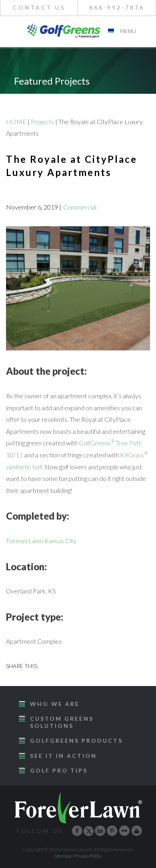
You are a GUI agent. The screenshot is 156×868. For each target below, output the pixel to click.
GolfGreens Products (76, 740)
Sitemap (62, 856)
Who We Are (55, 703)
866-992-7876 (116, 7)
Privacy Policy (88, 856)
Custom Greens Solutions (62, 722)
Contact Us (39, 7)
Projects (42, 121)
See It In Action (63, 755)
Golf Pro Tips (59, 770)
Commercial (79, 207)
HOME (16, 121)
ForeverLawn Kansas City (41, 540)
